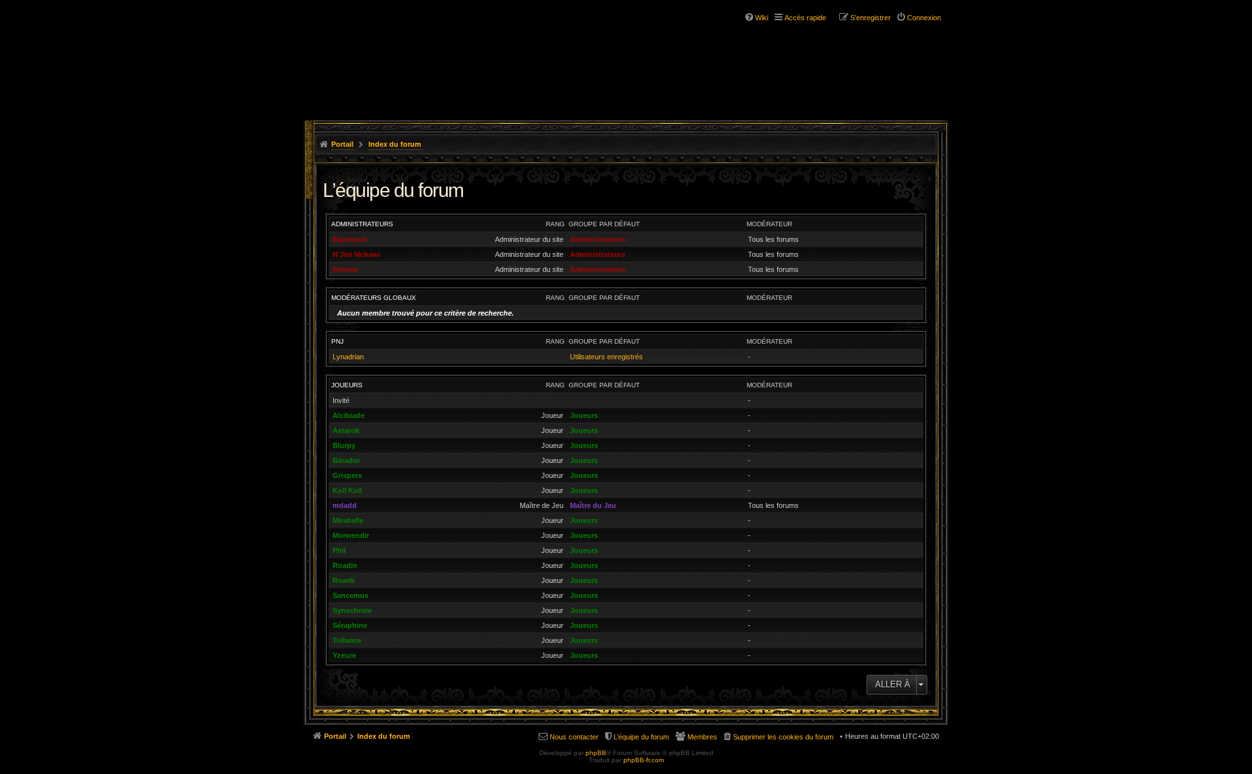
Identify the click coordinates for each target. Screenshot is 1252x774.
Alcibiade (349, 415)
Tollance (347, 640)
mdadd (345, 505)
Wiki (761, 18)
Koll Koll (347, 490)
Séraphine (350, 625)
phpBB (596, 752)
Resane (345, 269)
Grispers (347, 475)
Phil (339, 550)
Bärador (346, 460)
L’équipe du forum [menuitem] (641, 737)
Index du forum (394, 144)
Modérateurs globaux (373, 297)
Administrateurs (362, 224)
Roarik (344, 580)
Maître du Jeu (593, 505)
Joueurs (347, 385)
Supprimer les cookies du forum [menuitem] (783, 737)
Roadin (345, 565)
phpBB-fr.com (643, 760)
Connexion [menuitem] (924, 18)
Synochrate (352, 610)
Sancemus (350, 595)
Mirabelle (348, 520)
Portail (342, 144)
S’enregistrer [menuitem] (870, 18)
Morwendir (351, 535)
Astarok (346, 430)
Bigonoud (350, 239)
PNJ (337, 341)
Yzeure (344, 655)
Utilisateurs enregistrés (606, 357)
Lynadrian (348, 357)
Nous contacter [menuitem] (574, 737)
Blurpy (344, 445)
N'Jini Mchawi (356, 254)
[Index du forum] (383, 51)
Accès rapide (805, 18)
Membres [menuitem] (702, 737)
